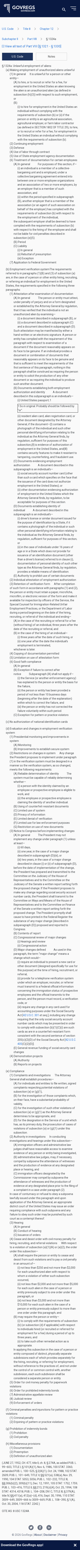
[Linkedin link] (48, 1528)
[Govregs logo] (19, 8)
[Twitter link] (31, 1528)
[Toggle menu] (73, 9)
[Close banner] (75, 1545)
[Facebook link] (40, 1528)
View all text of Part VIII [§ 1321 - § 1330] (32, 46)
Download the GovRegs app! (22, 1545)
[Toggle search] (64, 8)
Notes (51, 56)
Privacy (62, 1534)
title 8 (26, 28)
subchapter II (10, 39)
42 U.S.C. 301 (31, 1015)
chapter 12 (46, 28)
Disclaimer (50, 1534)
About (38, 1534)
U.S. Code (8, 28)
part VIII (32, 39)
